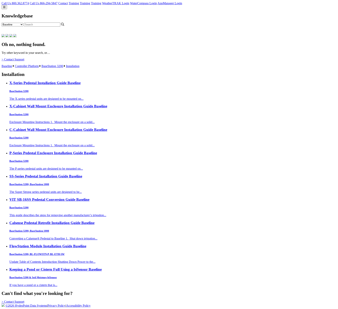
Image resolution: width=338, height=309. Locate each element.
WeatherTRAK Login (115, 3)
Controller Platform (27, 66)
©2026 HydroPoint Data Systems (26, 305)
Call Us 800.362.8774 (15, 3)
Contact (63, 3)
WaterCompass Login (143, 3)
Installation (72, 66)
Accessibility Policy (78, 305)
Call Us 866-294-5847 (44, 3)
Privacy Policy (57, 305)
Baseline (7, 66)
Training (74, 3)
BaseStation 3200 (52, 66)
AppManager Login (169, 3)
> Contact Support (13, 59)
